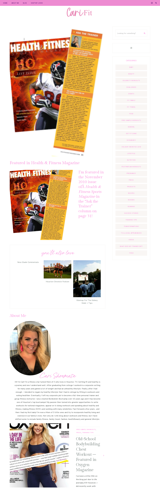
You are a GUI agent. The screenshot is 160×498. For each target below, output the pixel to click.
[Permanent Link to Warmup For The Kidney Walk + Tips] (87, 296)
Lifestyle (131, 153)
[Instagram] (131, 48)
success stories (131, 213)
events (131, 94)
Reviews (131, 200)
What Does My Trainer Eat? (131, 246)
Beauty (131, 74)
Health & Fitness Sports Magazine (89, 192)
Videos (131, 240)
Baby (131, 67)
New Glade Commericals (28, 262)
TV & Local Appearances (131, 233)
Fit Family (131, 100)
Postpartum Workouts (131, 167)
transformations (131, 226)
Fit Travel (131, 107)
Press (78, 432)
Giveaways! (131, 140)
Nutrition (131, 160)
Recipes (131, 193)
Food (131, 114)
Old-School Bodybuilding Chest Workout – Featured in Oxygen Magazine (88, 454)
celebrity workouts (131, 80)
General (131, 127)
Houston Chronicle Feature (57, 281)
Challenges (131, 87)
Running (131, 206)
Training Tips (88, 432)
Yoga (131, 253)
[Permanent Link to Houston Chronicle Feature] (57, 278)
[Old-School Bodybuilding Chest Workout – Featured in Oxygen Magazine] (39, 455)
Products (131, 187)
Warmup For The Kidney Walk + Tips (87, 301)
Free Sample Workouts (86, 429)
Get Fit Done (131, 133)
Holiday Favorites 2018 (131, 147)
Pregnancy (131, 173)
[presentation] (11, 455)
